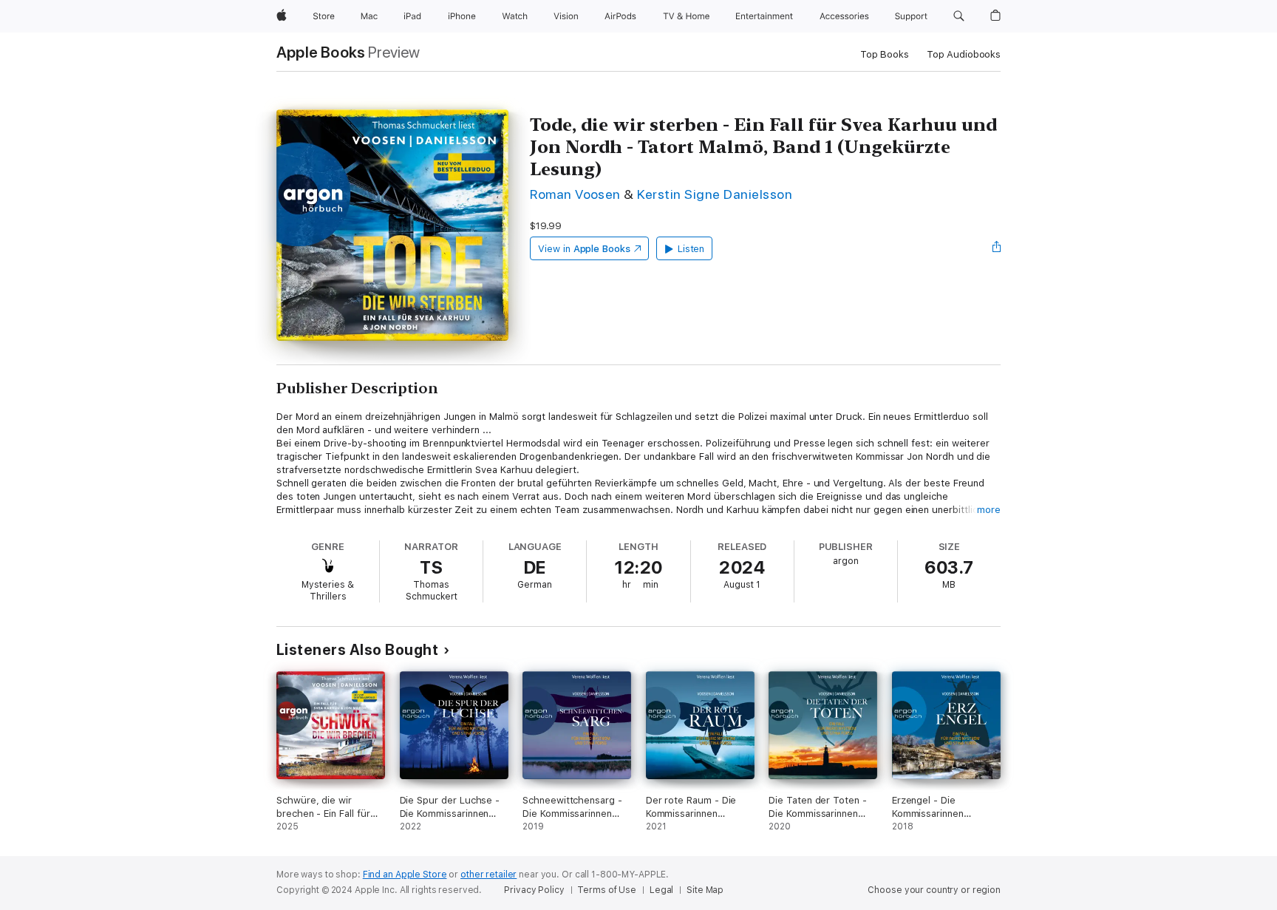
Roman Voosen (575, 194)
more (989, 509)
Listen (691, 248)
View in (584, 248)
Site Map (705, 890)
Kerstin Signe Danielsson (714, 194)
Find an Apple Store (405, 874)
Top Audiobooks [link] (964, 54)
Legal (661, 890)
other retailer (488, 874)
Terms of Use (606, 890)
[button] (958, 16)
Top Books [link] (884, 54)
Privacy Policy (534, 890)
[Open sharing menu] (996, 248)
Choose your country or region (934, 890)
